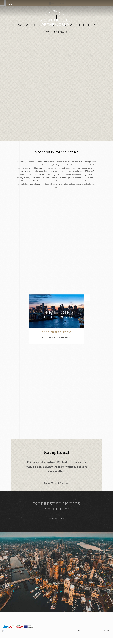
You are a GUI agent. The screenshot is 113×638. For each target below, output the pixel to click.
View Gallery (24, 367)
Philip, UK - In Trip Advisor (56, 483)
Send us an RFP (25, 63)
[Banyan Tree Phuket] (54, 17)
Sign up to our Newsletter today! (56, 338)
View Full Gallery (26, 436)
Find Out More (24, 399)
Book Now (24, 328)
